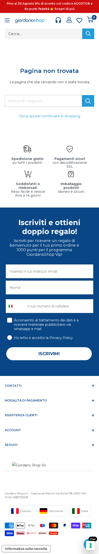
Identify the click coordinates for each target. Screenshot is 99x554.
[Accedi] (69, 19)
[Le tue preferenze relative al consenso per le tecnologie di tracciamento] (90, 545)
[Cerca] (88, 33)
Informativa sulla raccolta (26, 549)
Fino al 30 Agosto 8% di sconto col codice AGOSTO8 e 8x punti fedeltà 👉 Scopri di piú (50, 6)
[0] (90, 19)
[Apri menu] (7, 20)
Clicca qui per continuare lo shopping (49, 116)
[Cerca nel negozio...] (88, 101)
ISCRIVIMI (49, 353)
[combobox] (15, 306)
